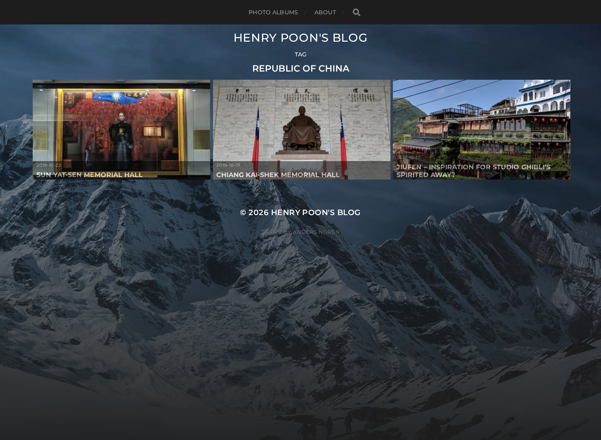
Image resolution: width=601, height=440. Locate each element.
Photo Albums (273, 12)
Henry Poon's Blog (300, 38)
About (325, 12)
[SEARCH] (356, 12)
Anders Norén (316, 232)
